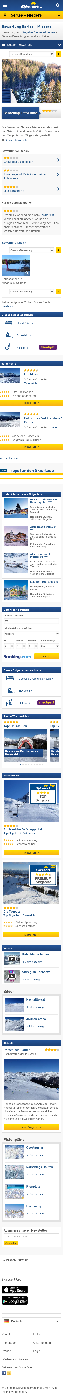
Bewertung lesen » (14, 242)
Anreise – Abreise (13, 615)
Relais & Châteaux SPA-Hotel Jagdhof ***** (44, 501)
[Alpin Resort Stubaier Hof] (11, 536)
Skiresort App (12, 1279)
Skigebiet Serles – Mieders (38, 32)
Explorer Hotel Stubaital (44, 582)
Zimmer (32, 640)
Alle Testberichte (9, 457)
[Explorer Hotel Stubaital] (11, 590)
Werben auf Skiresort (16, 1359)
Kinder (19, 640)
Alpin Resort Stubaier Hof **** (43, 528)
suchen (47, 656)
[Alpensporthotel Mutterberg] (11, 563)
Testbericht (47, 214)
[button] (17, 657)
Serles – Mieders (26, 15)
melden (6, 306)
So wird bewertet (15, 140)
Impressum (9, 1342)
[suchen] (57, 5)
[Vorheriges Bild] (6, 744)
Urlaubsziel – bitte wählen (18, 628)
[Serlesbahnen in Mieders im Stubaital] (16, 266)
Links (36, 1334)
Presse (6, 1351)
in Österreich (27, 833)
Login (36, 1351)
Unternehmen (42, 1342)
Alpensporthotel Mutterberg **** (40, 555)
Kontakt (7, 1334)
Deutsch (16, 1321)
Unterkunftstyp (47, 640)
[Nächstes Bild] (56, 744)
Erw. (6, 640)
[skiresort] (31, 5)
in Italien (53, 427)
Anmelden (11, 1243)
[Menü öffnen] (5, 5)
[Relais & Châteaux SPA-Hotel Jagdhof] (11, 508)
